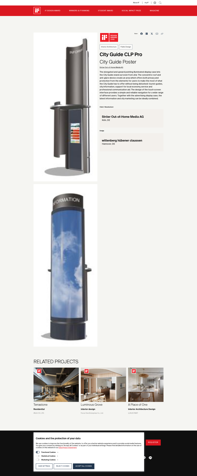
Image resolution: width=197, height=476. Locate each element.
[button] (154, 2)
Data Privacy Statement (68, 447)
